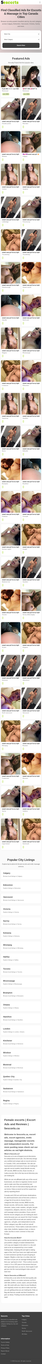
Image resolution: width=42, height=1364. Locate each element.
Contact (3, 1354)
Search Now (21, 45)
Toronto (24, 1322)
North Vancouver (27, 1331)
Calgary (24, 1319)
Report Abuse (5, 1351)
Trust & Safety (5, 1342)
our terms (7, 1189)
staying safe (29, 1186)
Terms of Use (5, 1345)
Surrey (24, 1328)
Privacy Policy (5, 1348)
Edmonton (25, 1325)
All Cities (24, 1334)
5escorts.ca (27, 1198)
